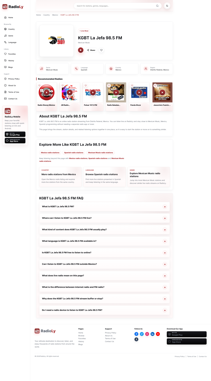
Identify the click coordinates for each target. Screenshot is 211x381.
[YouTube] (158, 334)
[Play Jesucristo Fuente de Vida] (162, 92)
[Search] (157, 6)
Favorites (82, 338)
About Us (108, 336)
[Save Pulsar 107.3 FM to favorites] (86, 86)
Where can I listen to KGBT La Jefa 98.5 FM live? (67, 218)
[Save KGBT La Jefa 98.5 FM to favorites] (101, 50)
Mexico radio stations (50, 152)
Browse (81, 336)
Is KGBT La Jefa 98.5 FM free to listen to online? (66, 252)
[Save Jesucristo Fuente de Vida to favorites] (155, 86)
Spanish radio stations (73, 152)
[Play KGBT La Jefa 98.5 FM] (80, 50)
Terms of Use (110, 338)
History (81, 341)
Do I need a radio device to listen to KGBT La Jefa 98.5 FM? (72, 310)
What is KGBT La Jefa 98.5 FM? (58, 206)
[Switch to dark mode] (167, 5)
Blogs (80, 344)
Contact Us (109, 341)
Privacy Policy (110, 333)
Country (46, 15)
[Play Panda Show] (139, 92)
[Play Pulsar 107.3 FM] (93, 92)
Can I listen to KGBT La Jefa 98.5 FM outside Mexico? (69, 264)
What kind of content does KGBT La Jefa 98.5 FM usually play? (74, 229)
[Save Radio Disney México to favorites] (39, 86)
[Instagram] (147, 334)
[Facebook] (136, 334)
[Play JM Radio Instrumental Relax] (70, 92)
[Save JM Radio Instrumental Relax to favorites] (63, 86)
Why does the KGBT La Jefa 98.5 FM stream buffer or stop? (72, 298)
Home (38, 15)
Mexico (55, 15)
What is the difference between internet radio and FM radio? (73, 287)
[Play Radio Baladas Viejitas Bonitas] (116, 92)
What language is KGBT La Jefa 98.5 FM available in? (69, 241)
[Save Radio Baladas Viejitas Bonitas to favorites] (109, 86)
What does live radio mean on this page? (63, 275)
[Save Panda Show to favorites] (132, 86)
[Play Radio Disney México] (46, 92)
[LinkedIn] (152, 334)
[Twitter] (142, 334)
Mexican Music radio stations (100, 152)
